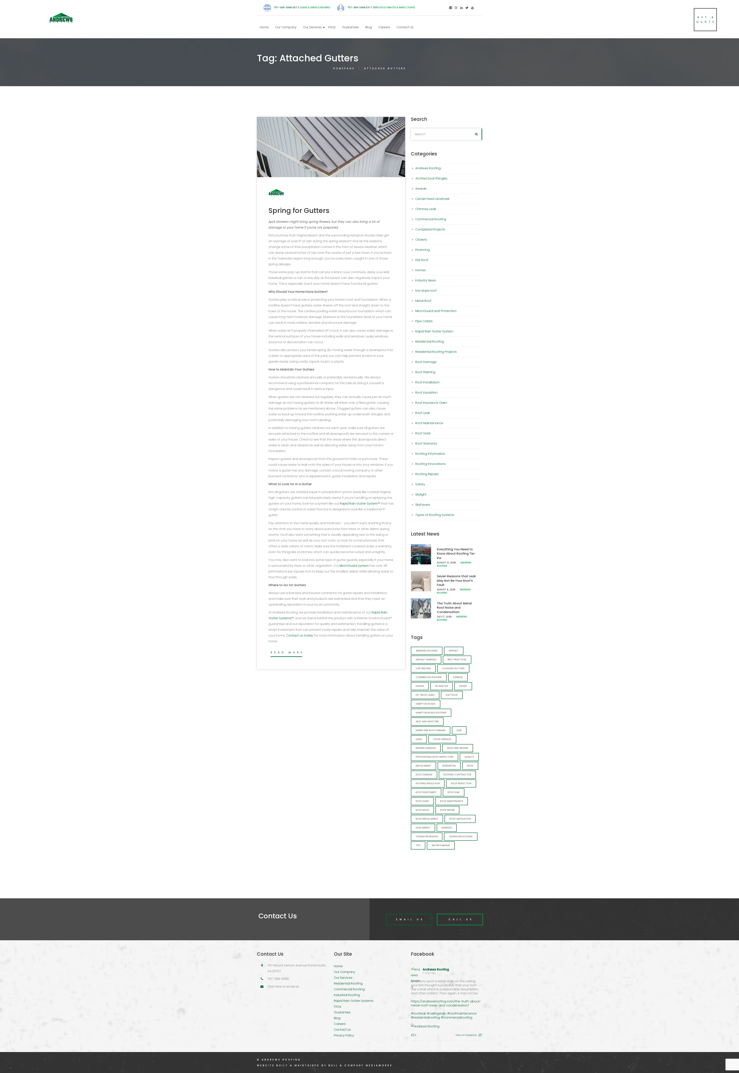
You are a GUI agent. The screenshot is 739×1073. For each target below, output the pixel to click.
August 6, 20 (444, 589)
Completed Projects (430, 229)
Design (420, 686)
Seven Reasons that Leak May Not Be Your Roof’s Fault (456, 580)
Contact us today (299, 635)
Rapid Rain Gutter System (434, 331)
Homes (420, 270)
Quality (469, 756)
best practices (457, 659)
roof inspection (461, 783)
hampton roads (426, 703)
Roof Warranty (426, 443)
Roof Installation (427, 382)
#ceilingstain (436, 1013)
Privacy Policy (344, 1035)
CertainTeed (423, 668)
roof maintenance (451, 801)
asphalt (454, 650)
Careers (384, 27)
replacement (423, 765)
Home (264, 27)
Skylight (420, 494)
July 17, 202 (443, 616)
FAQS (332, 27)
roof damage (424, 774)
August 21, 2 (444, 562)
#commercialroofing (456, 1017)
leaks (419, 739)
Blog (368, 27)
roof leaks (422, 801)
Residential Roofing (429, 341)
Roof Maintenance (429, 423)
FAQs (337, 1006)
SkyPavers (422, 504)
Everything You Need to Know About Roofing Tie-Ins (456, 553)
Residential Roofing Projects (436, 352)
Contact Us (405, 27)
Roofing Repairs (427, 474)
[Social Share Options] (480, 1035)
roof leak (454, 792)
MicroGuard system (354, 565)
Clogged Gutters (453, 668)
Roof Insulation (426, 392)
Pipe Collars (424, 321)
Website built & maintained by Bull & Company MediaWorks (325, 1065)
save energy (423, 827)
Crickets (421, 239)
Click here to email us (283, 986)
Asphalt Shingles (426, 659)
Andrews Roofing (428, 168)
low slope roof (426, 290)
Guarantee (350, 27)
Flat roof (452, 695)
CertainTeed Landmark (432, 199)
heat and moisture (427, 721)
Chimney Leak (425, 209)
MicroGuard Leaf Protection (435, 311)
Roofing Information (430, 453)
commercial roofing (429, 677)
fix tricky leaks (425, 695)
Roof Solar (423, 433)
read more (287, 652)
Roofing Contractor (457, 774)
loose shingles (442, 739)
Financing (422, 250)
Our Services (312, 27)
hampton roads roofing (431, 712)
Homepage (344, 68)
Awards (420, 188)
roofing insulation (428, 783)
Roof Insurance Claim (431, 402)
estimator (441, 686)
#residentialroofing (425, 1017)
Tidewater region (427, 836)
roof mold (422, 810)
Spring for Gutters (298, 210)
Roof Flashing (425, 372)
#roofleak (418, 1013)
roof (470, 765)
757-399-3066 (283, 7)
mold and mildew (457, 748)
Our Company (286, 27)
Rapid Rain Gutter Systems (353, 1001)
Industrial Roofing (347, 995)
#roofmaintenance (462, 1013)
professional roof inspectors (434, 756)
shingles (446, 827)
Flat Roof (421, 260)
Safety (420, 484)
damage (458, 677)
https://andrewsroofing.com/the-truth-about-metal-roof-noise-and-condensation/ (446, 1003)
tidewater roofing (461, 836)
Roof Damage (425, 362)
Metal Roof (423, 301)
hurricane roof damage (431, 730)
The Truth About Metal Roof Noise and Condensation (454, 607)
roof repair (447, 810)
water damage (441, 845)
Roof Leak (422, 413)
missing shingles (426, 748)
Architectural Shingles (431, 178)
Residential (449, 765)
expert (463, 686)
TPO (418, 845)
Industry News (425, 280)
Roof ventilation (460, 818)
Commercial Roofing (430, 219)
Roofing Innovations (430, 464)
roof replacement (427, 818)
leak (459, 730)
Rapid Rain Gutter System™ (360, 503)
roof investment (426, 792)
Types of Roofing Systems (434, 515)
